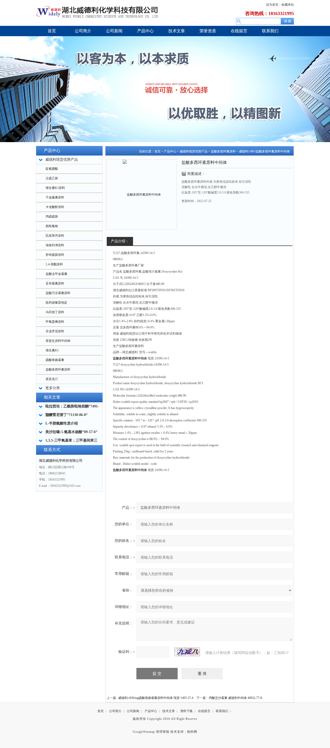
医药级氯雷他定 (56, 302)
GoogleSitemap (144, 732)
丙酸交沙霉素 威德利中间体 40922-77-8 (235, 698)
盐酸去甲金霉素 (56, 274)
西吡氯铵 (52, 226)
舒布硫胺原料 (55, 255)
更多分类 (52, 388)
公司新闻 (133, 711)
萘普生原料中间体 (58, 341)
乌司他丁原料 (55, 312)
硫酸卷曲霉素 (55, 360)
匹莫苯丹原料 (55, 235)
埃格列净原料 (55, 245)
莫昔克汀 (52, 379)
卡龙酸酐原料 (55, 207)
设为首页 (272, 4)
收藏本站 (288, 4)
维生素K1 (52, 350)
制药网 (192, 732)
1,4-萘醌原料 (54, 264)
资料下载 (186, 711)
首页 (157, 151)
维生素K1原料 (55, 188)
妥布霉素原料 (55, 283)
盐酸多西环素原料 (58, 369)
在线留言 (204, 711)
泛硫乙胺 (52, 178)
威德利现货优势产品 (194, 151)
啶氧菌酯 (52, 169)
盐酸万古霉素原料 (58, 293)
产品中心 (170, 151)
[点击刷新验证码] (187, 651)
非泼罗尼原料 (55, 331)
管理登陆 (162, 732)
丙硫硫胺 (52, 216)
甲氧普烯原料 (55, 321)
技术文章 (168, 711)
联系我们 (222, 711)
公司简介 (115, 711)
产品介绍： (120, 241)
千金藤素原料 (55, 197)
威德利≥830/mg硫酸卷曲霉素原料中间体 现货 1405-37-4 (155, 698)
